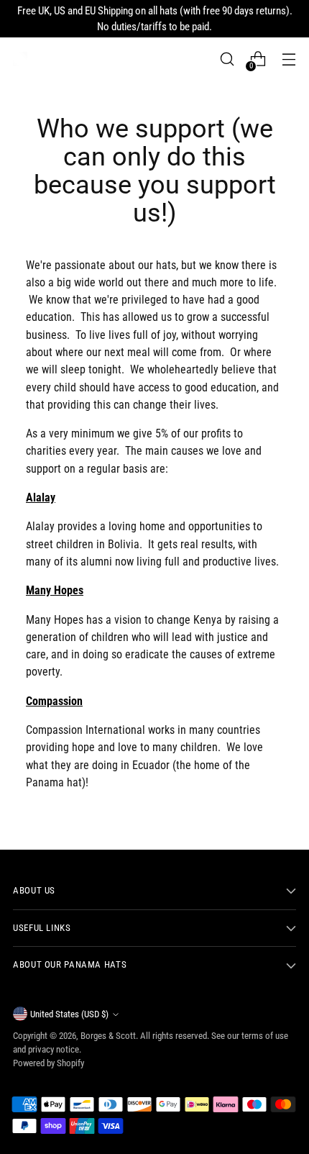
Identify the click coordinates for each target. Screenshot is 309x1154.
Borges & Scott (108, 1035)
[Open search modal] (226, 59)
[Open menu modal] (288, 59)
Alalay (40, 497)
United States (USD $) (69, 1014)
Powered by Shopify (48, 1063)
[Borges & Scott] (20, 59)
